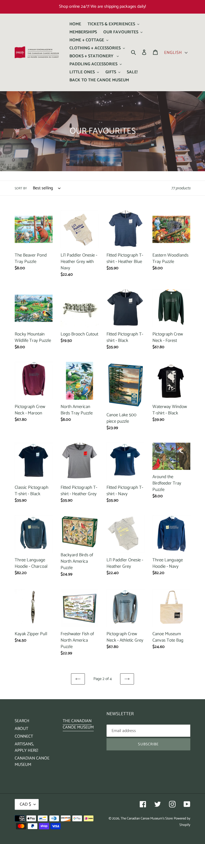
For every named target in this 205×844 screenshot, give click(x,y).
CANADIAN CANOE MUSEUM (32, 761)
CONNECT (24, 736)
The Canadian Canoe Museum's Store (147, 818)
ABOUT (21, 728)
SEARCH (22, 721)
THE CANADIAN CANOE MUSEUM (78, 724)
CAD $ (25, 804)
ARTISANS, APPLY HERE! (26, 747)
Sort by (21, 188)
